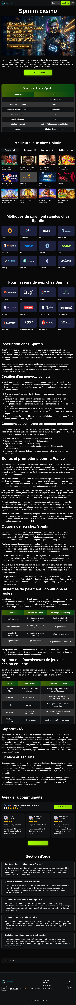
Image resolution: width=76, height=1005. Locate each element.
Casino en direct (27, 150)
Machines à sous (64, 150)
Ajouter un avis (63, 806)
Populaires (8, 150)
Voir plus (38, 843)
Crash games (46, 150)
